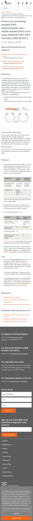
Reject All (16, 513)
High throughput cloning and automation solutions (17, 304)
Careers (4, 448)
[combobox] (14, 8)
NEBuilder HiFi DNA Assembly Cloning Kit (12, 66)
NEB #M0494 (22, 285)
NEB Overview (6, 444)
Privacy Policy (14, 505)
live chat (17, 367)
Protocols (8, 12)
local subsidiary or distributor (18, 381)
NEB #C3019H (19, 263)
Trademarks (6, 460)
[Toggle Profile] (30, 3)
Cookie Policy (6, 472)
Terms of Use (6, 456)
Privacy (4, 468)
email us (4, 339)
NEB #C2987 (7, 252)
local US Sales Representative (19, 353)
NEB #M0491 (24, 280)
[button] (29, 8)
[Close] (31, 488)
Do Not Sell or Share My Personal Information (16, 509)
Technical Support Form (15, 337)
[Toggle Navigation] (2, 3)
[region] (16, 503)
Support (5, 441)
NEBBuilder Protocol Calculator (12, 297)
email (28, 365)
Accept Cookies (16, 518)
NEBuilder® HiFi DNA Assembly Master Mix (15, 319)
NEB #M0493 (17, 283)
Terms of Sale (6, 464)
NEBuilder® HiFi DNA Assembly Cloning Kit (15, 321)
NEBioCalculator (9, 241)
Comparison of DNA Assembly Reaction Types (16, 299)
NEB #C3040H (14, 268)
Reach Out (8, 410)
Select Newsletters (9, 434)
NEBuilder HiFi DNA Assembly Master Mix (12, 61)
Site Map (5, 452)
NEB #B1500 (18, 58)
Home (2, 12)
